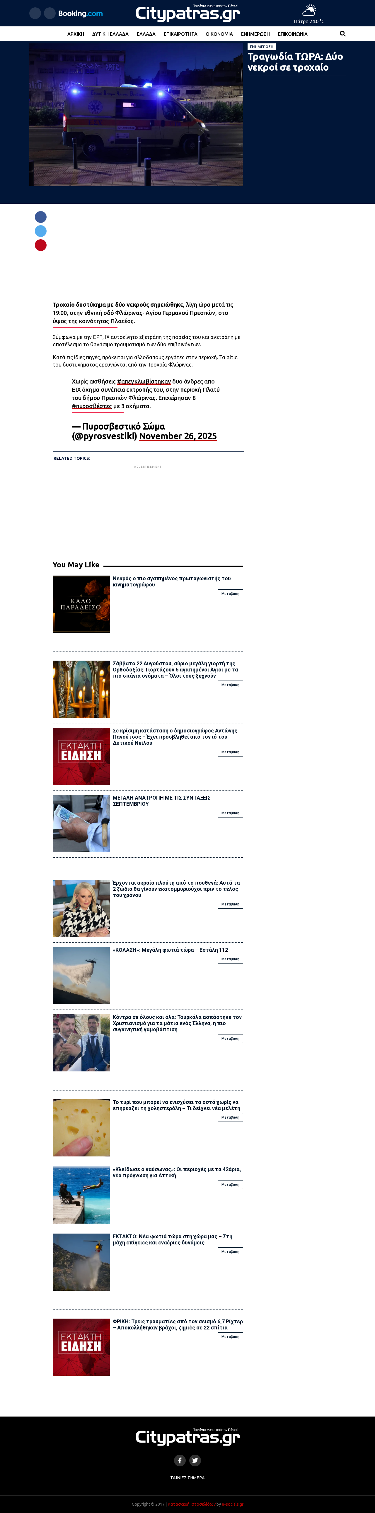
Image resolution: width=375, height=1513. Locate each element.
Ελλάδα (146, 34)
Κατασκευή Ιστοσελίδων (192, 1504)
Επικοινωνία (293, 34)
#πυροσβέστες (92, 406)
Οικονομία (219, 34)
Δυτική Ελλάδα (110, 34)
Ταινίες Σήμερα (187, 1477)
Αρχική (75, 34)
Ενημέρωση (255, 34)
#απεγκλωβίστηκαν (144, 381)
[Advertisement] (148, 510)
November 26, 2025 (178, 436)
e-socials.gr (232, 1504)
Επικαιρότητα (180, 34)
